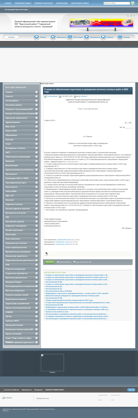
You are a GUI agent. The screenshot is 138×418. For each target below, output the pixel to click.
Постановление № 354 (54, 298)
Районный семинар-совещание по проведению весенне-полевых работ (72, 295)
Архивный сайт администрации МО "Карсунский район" (35, 24)
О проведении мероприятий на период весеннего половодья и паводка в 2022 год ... (77, 309)
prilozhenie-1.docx (63, 242)
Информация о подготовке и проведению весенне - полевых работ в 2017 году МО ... (77, 293)
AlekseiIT (84, 96)
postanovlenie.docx (64, 240)
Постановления (52, 96)
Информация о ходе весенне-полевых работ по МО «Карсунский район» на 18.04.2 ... (77, 307)
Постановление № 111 (54, 289)
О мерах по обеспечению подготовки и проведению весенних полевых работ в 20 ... (77, 275)
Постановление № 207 (54, 286)
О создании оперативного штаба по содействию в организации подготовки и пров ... (77, 316)
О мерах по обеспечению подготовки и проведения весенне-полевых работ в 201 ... (77, 284)
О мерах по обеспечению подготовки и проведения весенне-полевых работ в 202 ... (77, 279)
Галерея (52, 372)
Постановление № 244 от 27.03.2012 (59, 291)
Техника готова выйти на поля (57, 312)
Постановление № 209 (54, 282)
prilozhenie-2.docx (63, 244)
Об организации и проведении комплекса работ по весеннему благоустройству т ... (77, 314)
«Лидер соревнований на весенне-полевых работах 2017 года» (69, 300)
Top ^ (131, 390)
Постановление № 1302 (54, 305)
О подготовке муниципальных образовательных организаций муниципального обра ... (78, 302)
